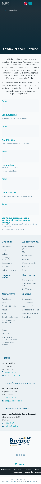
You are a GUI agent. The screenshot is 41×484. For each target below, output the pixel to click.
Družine (5, 250)
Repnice (26, 270)
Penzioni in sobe (9, 306)
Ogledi (5, 254)
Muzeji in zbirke (29, 263)
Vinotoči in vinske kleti (30, 284)
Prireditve (26, 317)
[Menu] (37, 3)
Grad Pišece (8, 165)
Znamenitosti (30, 241)
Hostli (4, 313)
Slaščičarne (27, 289)
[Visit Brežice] (5, 3)
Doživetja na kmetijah (7, 258)
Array (4, 101)
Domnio (32, 481)
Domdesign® (11, 481)
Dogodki (5, 330)
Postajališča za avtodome (8, 321)
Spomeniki (27, 255)
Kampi (5, 310)
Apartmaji (6, 299)
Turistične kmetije (10, 317)
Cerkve (25, 266)
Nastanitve (8, 293)
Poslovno (6, 266)
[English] (25, 3)
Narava (25, 252)
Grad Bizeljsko (9, 114)
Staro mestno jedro (28, 247)
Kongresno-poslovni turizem (9, 338)
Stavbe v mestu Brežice (8, 343)
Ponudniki (27, 299)
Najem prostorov (9, 270)
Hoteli (4, 302)
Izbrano (26, 293)
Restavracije (27, 280)
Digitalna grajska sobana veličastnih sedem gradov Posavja (16, 220)
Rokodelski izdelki (30, 310)
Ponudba (7, 241)
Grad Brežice (8, 140)
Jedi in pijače (28, 306)
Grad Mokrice (9, 192)
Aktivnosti (6, 246)
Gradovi (25, 259)
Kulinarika (29, 275)
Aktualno (6, 333)
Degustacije (7, 263)
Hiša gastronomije (30, 313)
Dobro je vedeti (6, 276)
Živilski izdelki (28, 302)
